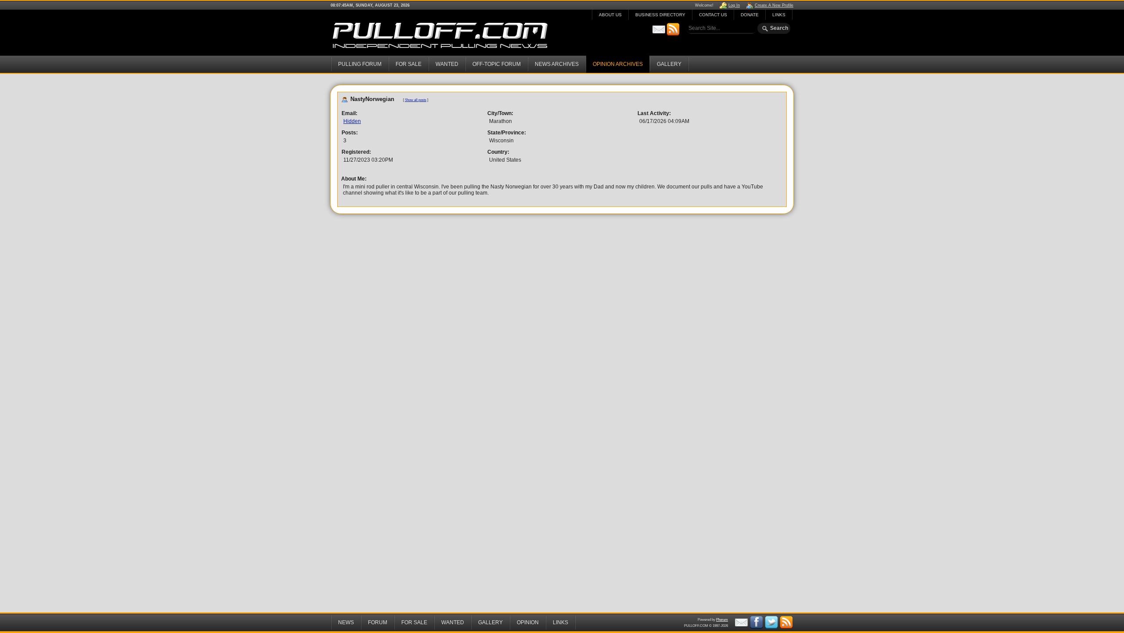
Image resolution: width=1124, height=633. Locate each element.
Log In (734, 5)
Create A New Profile (774, 5)
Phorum (722, 620)
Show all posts (415, 100)
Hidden (352, 121)
